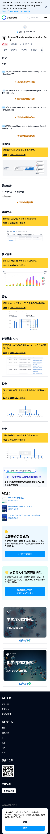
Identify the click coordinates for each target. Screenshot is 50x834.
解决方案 (5, 704)
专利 (3, 738)
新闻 (3, 752)
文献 (3, 743)
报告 (3, 747)
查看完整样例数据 (17, 154)
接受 (25, 828)
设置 (25, 822)
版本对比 (5, 709)
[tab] (5, 50)
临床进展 (5, 733)
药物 (3, 728)
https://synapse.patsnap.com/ (16, 11)
